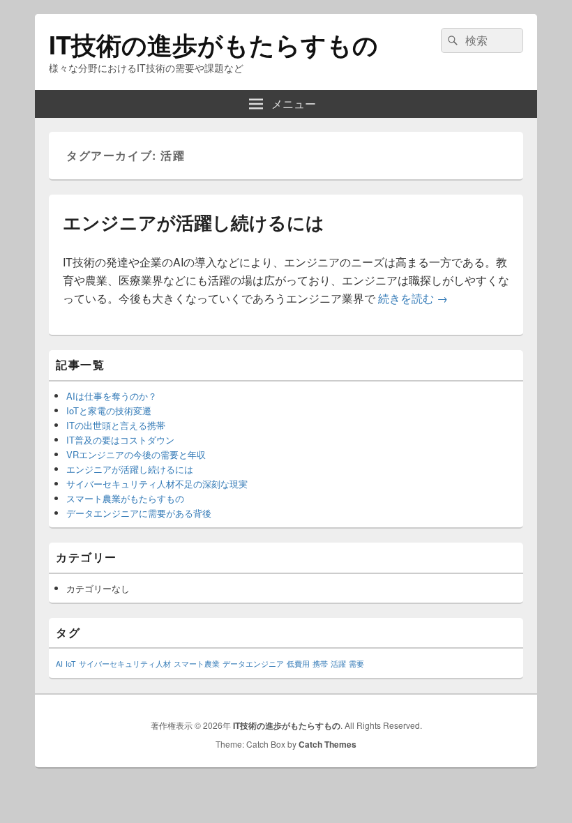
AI (59, 663)
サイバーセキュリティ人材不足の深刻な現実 (157, 483)
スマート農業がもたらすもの (125, 498)
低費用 (298, 663)
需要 (356, 663)
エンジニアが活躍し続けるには (193, 222)
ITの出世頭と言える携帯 (115, 425)
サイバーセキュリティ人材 (125, 663)
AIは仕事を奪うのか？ (111, 395)
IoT (71, 663)
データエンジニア (253, 663)
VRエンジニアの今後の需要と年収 (136, 454)
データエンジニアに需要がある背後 (138, 513)
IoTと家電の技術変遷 (108, 410)
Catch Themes (327, 744)
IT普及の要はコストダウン (120, 439)
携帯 (320, 663)
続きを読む (413, 298)
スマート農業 (197, 663)
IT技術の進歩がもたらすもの (213, 44)
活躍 (338, 663)
